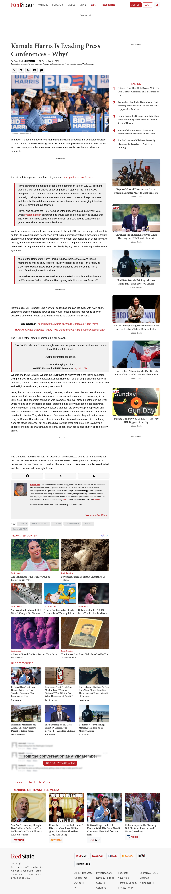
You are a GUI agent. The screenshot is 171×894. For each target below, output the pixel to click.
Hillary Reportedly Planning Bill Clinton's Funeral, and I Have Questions (140, 828)
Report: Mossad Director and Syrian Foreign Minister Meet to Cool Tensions (136, 191)
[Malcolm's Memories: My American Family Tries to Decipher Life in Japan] (26, 713)
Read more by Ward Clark (96, 515)
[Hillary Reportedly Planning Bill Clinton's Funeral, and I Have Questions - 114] (142, 807)
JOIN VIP (135, 5)
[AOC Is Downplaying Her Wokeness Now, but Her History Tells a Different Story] (136, 308)
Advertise (123, 877)
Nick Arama (16, 700)
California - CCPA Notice (150, 872)
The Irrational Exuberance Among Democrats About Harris (67, 324)
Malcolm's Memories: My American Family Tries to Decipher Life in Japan (23, 727)
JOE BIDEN (88, 523)
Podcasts (57, 5)
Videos (71, 5)
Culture (100, 882)
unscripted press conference (78, 177)
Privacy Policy (125, 887)
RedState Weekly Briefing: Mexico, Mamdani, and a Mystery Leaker (92, 727)
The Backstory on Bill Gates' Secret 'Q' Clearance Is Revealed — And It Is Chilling (60, 727)
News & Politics (105, 877)
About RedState (83, 872)
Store (83, 5)
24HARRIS (22, 523)
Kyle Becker (50, 735)
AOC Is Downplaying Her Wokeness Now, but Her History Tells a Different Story (136, 327)
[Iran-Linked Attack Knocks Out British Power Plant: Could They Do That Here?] (136, 354)
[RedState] (22, 5)
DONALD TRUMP (72, 523)
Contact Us (80, 877)
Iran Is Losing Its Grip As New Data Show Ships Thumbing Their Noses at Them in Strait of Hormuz (94, 691)
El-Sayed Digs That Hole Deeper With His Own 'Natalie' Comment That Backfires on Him (23, 691)
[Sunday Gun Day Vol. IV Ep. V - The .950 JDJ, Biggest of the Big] (136, 401)
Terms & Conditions (128, 882)
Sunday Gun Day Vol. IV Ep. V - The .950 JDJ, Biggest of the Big (136, 420)
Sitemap (144, 877)
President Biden (32, 214)
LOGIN (148, 5)
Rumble (96, 499)
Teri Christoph (51, 700)
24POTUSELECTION (39, 523)
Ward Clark (18, 61)
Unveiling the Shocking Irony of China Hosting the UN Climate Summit (136, 236)
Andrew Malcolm (18, 735)
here (64, 499)
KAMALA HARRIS (20, 529)
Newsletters (147, 882)
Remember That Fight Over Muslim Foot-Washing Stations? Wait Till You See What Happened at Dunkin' (59, 691)
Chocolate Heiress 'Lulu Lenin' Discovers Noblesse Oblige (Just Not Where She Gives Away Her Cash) (66, 829)
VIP (76, 887)
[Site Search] (157, 4)
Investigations (104, 872)
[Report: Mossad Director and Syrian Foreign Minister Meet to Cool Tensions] (136, 172)
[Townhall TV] (108, 5)
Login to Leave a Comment (60, 763)
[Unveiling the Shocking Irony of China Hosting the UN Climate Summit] (136, 217)
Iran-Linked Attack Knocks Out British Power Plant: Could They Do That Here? (136, 372)
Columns (101, 887)
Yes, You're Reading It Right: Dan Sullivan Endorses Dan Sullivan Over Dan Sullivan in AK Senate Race (27, 829)
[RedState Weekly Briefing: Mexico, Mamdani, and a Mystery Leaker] (94, 713)
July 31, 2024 (80, 368)
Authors (43, 5)
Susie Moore (84, 735)
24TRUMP (56, 523)
